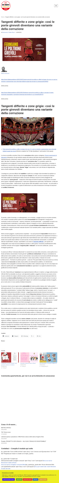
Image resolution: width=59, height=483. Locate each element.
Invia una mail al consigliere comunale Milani (13, 464)
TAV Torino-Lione (6, 432)
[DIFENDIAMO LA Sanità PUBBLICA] (48, 357)
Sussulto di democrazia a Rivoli (27, 363)
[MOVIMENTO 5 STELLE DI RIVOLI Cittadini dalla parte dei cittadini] (5, 5)
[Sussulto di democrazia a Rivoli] (29, 357)
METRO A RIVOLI (6, 427)
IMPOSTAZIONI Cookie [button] (8, 479)
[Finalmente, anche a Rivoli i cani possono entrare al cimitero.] (10, 357)
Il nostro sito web (5, 468)
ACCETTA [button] (19, 479)
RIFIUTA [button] (35, 479)
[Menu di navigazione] (56, 5)
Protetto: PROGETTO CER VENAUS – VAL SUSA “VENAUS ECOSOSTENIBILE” (23, 441)
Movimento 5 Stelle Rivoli (8, 32)
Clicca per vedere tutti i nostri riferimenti (45, 466)
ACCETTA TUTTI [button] (27, 479)
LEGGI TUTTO (43, 479)
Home (2, 17)
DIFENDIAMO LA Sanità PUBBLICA (48, 363)
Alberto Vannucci (5, 73)
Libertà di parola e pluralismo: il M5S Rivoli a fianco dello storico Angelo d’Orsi (22, 436)
